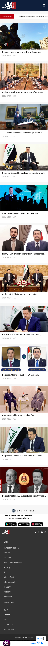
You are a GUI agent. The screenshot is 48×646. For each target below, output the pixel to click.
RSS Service (9, 629)
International (9, 582)
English (7, 614)
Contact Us (8, 624)
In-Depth (7, 587)
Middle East (9, 577)
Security (7, 557)
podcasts (8, 596)
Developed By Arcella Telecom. (24, 637)
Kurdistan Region (11, 548)
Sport (6, 572)
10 (28, 511)
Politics (7, 553)
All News (7, 592)
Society (7, 567)
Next (32, 511)
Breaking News (7, 16)
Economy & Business (13, 562)
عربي (6, 609)
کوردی (6, 619)
